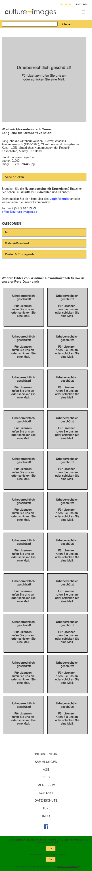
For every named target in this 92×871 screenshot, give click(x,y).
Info (46, 816)
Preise (46, 777)
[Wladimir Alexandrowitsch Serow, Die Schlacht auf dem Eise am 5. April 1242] (23, 318)
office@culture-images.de (19, 211)
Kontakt (46, 793)
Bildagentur (46, 754)
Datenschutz (46, 800)
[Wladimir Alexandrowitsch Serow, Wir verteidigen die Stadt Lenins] (23, 563)
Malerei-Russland (17, 243)
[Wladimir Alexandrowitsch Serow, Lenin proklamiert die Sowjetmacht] (67, 522)
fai (6, 232)
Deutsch (65, 4)
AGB (46, 769)
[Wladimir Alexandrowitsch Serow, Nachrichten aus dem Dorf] (23, 441)
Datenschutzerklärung (68, 866)
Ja (50, 848)
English (81, 4)
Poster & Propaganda (19, 254)
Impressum (46, 785)
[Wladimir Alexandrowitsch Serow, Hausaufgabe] (67, 726)
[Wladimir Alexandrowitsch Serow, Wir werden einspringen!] (67, 441)
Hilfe (46, 808)
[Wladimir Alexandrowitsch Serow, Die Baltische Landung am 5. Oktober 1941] (67, 318)
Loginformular (59, 198)
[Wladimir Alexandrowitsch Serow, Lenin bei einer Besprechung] (67, 563)
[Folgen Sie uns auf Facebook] (46, 828)
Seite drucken (14, 177)
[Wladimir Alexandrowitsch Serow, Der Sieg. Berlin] (23, 359)
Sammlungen (46, 761)
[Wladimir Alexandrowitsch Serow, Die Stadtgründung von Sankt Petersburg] (67, 644)
